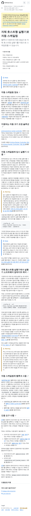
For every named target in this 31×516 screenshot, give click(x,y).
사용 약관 (16, 508)
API (2, 420)
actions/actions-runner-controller (11, 131)
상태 (2, 509)
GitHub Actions (8, 6)
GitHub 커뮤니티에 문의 (9, 491)
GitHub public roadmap (10, 85)
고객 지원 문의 (7, 493)
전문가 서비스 (15, 509)
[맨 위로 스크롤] (27, 512)
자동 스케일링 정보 (9, 92)
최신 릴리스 (6, 345)
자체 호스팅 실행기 (19, 6)
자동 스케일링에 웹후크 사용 (14, 376)
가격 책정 (7, 509)
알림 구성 (4, 339)
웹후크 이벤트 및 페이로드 (13, 403)
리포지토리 (10, 335)
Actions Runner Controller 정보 (19, 142)
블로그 (21, 509)
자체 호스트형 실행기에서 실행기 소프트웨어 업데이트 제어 (15, 270)
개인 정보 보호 (23, 508)
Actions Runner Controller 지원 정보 (14, 144)
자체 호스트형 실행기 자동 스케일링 (13, 9)
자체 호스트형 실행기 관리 (11, 8)
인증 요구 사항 (7, 415)
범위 (24, 434)
